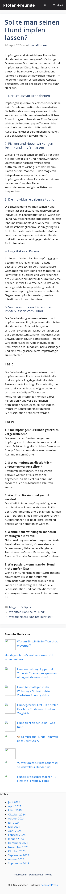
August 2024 (16, 818)
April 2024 (14, 831)
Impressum (20, 874)
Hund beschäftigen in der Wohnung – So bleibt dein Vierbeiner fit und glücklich (34, 691)
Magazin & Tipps (20, 607)
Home (48, 874)
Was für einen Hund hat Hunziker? (31, 617)
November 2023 (18, 847)
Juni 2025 (14, 802)
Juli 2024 (13, 822)
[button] (45, 5)
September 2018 (18, 863)
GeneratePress (49, 884)
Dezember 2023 (18, 843)
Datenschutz (36, 874)
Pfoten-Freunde (19, 5)
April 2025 (14, 806)
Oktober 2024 (17, 814)
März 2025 (15, 810)
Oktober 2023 (17, 851)
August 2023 (16, 859)
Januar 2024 (16, 839)
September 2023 (18, 855)
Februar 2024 (16, 835)
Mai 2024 (14, 826)
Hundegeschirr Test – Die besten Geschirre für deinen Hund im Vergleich (37, 709)
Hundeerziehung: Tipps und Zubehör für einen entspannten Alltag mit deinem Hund (37, 673)
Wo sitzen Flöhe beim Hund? (27, 612)
